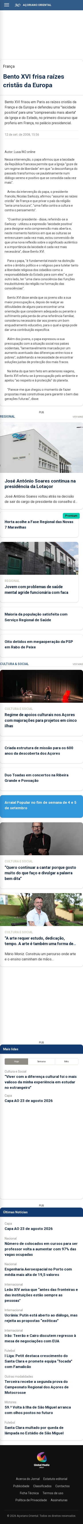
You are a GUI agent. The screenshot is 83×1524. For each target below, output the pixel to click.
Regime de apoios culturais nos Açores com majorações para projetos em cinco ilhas (41, 720)
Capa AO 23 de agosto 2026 (29, 1100)
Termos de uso (52, 1493)
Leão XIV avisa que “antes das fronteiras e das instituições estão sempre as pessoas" (41, 1295)
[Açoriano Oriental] (41, 1468)
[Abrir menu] (6, 5)
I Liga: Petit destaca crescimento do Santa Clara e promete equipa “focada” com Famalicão (38, 1361)
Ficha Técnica (29, 1493)
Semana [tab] (41, 1061)
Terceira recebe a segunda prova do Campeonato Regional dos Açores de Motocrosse (37, 1387)
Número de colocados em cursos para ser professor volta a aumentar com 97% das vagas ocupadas (41, 1249)
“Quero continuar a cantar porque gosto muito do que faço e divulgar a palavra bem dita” (40, 873)
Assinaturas (59, 1500)
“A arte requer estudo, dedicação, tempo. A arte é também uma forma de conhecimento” (39, 943)
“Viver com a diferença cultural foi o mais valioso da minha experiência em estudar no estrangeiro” (41, 1082)
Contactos (62, 1486)
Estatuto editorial (55, 1479)
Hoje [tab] (16, 1061)
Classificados (42, 1486)
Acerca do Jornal (28, 1479)
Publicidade (21, 1486)
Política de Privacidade (31, 1500)
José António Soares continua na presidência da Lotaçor (40, 483)
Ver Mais (78, 416)
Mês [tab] (66, 1061)
